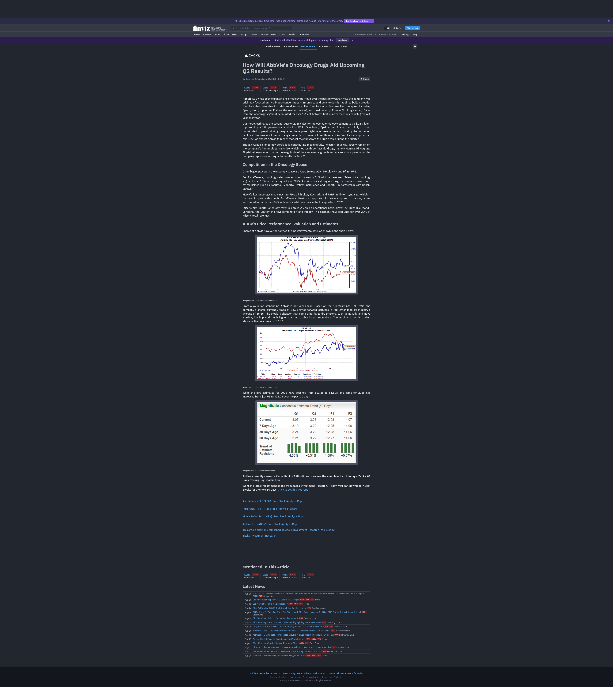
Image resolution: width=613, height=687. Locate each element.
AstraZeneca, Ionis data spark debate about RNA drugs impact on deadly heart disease (293, 635)
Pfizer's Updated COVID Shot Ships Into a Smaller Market (279, 608)
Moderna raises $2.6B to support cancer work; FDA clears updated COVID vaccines (291, 630)
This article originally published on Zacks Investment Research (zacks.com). (289, 530)
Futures (264, 34)
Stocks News (308, 46)
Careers (274, 673)
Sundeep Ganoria (254, 79)
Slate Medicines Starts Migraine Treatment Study (276, 643)
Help (415, 34)
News (234, 34)
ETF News (324, 46)
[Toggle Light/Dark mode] (386, 28)
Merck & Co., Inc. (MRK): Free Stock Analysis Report (274, 516)
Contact (284, 673)
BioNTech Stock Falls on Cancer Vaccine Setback (275, 618)
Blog (293, 673)
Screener (207, 34)
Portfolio (293, 34)
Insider (254, 34)
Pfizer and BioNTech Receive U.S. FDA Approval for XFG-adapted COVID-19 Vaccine (292, 647)
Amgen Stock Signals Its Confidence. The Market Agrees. (279, 639)
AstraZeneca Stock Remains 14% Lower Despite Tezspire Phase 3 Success (287, 651)
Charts (226, 34)
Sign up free (412, 28)
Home (197, 34)
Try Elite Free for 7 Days (357, 21)
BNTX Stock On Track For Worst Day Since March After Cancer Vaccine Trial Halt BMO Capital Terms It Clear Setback (307, 612)
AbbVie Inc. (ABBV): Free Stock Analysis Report (271, 524)
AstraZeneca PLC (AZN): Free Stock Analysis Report (274, 501)
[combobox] (261, 28)
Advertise (264, 673)
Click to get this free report (294, 489)
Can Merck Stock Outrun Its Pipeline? (270, 604)
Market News (273, 46)
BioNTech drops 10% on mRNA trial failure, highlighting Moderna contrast (287, 622)
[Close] (608, 21)
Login (398, 28)
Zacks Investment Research (259, 535)
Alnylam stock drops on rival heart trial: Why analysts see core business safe (288, 626)
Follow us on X (320, 673)
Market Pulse (291, 46)
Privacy (307, 673)
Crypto (283, 34)
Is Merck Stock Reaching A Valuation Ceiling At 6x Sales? (279, 655)
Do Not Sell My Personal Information (346, 673)
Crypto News (340, 46)
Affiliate (254, 673)
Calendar (304, 34)
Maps (217, 34)
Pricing (405, 34)
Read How (342, 40)
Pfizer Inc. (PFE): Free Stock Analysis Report (270, 509)
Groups (244, 34)
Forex (273, 34)
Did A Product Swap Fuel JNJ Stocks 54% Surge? (276, 599)
